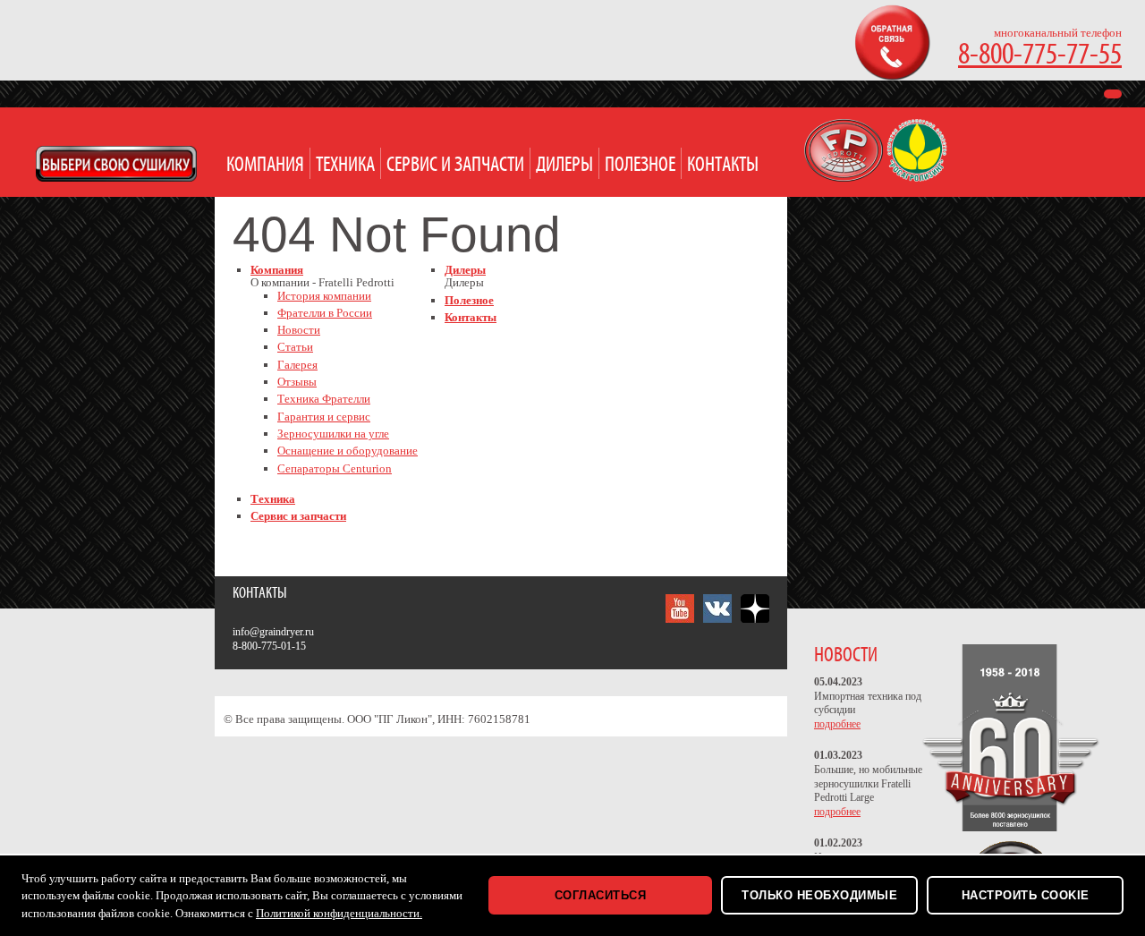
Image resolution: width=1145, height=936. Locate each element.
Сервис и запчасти (455, 165)
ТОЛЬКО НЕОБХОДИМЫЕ (819, 895)
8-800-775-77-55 (1040, 55)
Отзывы (297, 381)
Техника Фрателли (323, 398)
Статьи (295, 346)
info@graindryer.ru (273, 631)
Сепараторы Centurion (334, 468)
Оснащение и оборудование (347, 450)
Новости (298, 329)
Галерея (297, 364)
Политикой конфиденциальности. (339, 913)
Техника (345, 165)
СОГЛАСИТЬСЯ (601, 895)
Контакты (723, 165)
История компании (324, 295)
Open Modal (116, 164)
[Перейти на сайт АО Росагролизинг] (917, 177)
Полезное (640, 165)
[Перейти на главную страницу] (845, 177)
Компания (265, 165)
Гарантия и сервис (323, 416)
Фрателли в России (324, 312)
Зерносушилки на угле (333, 433)
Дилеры (564, 165)
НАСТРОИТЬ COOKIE (1026, 895)
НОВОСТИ (846, 655)
